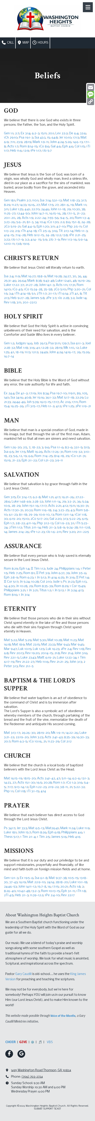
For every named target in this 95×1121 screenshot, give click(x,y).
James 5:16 (59, 837)
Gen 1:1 (8, 133)
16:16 (31, 205)
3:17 (83, 200)
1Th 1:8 (81, 891)
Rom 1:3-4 (82, 218)
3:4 (11, 293)
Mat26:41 (52, 828)
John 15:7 (24, 832)
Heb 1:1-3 (81, 231)
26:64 (22, 281)
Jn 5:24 (25, 582)
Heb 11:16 (42, 662)
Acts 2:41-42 (54, 737)
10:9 (7, 506)
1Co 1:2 (71, 782)
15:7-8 (42, 886)
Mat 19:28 (55, 276)
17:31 (72, 285)
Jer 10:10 (65, 137)
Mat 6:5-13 (36, 828)
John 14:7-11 (39, 213)
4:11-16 (31, 523)
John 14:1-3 (46, 285)
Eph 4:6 (67, 146)
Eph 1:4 (24, 568)
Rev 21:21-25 (59, 662)
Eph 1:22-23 (38, 787)
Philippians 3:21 (14, 590)
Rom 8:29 (11, 568)
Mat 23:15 (33, 644)
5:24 (85, 501)
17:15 (55, 886)
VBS (50, 1042)
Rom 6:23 (26, 577)
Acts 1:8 (74, 886)
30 (74, 276)
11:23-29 (53, 741)
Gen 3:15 (10, 497)
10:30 (76, 209)
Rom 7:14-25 (43, 456)
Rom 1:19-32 (73, 452)
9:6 (47, 447)
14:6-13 (78, 142)
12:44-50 (23, 213)
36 (79, 276)
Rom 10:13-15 (50, 891)
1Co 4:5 (17, 289)
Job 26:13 (40, 343)
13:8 (65, 235)
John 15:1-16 (30, 506)
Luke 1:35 (16, 209)
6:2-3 (35, 133)
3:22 (7, 239)
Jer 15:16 (38, 397)
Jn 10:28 (21, 586)
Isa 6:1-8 (41, 878)
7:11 (12, 142)
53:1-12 (57, 200)
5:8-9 (61, 527)
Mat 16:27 (28, 276)
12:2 (58, 235)
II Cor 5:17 (11, 582)
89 (79, 393)
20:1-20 (9, 218)
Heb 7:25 (15, 573)
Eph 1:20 (43, 226)
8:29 (7, 205)
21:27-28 (31, 285)
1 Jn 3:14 (24, 595)
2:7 (17, 133)
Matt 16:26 (34, 452)
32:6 (83, 133)
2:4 (55, 510)
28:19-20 (43, 733)
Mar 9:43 (63, 644)
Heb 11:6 (16, 150)
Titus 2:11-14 (32, 527)
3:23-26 (9, 222)
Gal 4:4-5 (28, 226)
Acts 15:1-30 (26, 782)
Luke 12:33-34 (66, 657)
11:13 (27, 352)
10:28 (35, 582)
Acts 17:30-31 (13, 510)
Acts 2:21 (54, 506)
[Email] (90, 87)
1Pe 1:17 (35, 150)
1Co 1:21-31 (78, 456)
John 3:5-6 (78, 573)
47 (58, 778)
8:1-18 (23, 514)
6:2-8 (36, 497)
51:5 (86, 447)
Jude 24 (52, 568)
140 (6, 397)
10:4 (43, 222)
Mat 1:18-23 (71, 200)
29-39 (32, 514)
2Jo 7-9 (54, 239)
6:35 (61, 577)
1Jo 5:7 (47, 150)
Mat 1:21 (47, 497)
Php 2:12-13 (45, 523)
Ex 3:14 (25, 133)
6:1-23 (13, 514)
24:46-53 (10, 886)
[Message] (90, 94)
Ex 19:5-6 (26, 878)
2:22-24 (40, 218)
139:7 (65, 343)
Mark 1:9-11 (41, 142)
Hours (42, 42)
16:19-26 (84, 281)
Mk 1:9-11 (57, 733)
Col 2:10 (45, 582)
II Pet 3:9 (42, 573)
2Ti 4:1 (73, 293)
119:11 (71, 393)
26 (79, 352)
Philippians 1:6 (69, 568)
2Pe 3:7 (51, 298)
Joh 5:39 (32, 402)
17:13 (76, 137)
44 (84, 276)
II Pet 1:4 (82, 577)
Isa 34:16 (17, 397)
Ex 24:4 (9, 393)
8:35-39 (69, 737)
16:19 (22, 882)
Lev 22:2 (61, 133)
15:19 (7, 460)
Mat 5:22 (10, 640)
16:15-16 (55, 213)
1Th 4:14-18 (28, 231)
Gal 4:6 (56, 146)
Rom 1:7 (59, 782)
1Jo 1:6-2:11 (53, 532)
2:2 (62, 222)
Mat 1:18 (22, 348)
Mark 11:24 (67, 828)
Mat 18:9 (18, 644)
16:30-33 (82, 737)
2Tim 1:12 (15, 527)
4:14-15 (9, 235)
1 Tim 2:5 (43, 837)
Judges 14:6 (24, 343)
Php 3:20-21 (76, 289)
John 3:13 (76, 662)
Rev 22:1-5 (11, 657)
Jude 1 (57, 582)
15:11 (44, 133)
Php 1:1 (8, 791)
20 (71, 218)
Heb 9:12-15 (35, 235)
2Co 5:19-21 (12, 226)
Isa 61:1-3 (77, 343)
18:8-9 (41, 276)
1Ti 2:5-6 (44, 231)
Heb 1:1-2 (47, 406)
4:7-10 (60, 226)
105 (84, 393)
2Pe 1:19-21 (83, 406)
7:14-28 (20, 235)
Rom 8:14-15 (28, 146)
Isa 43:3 (40, 137)
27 (38, 205)
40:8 (28, 397)
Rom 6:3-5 (19, 741)
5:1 (33, 293)
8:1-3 (30, 222)
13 (52, 514)
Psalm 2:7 (24, 200)
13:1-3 (85, 778)
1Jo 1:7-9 (17, 239)
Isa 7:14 (45, 200)
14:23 (7, 782)
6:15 (84, 519)
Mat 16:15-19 (13, 778)
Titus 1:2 (45, 590)
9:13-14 (19, 787)
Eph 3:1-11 (68, 891)
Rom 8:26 (39, 832)
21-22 (81, 213)
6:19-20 (15, 519)
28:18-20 (61, 882)
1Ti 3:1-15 (33, 791)
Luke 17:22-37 (14, 285)
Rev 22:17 (68, 895)
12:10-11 (9, 244)
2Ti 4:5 (8, 895)
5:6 (15, 456)
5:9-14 (82, 239)
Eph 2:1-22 (29, 460)
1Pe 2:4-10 (52, 895)
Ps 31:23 (68, 582)
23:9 (19, 142)
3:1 (72, 523)
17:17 (55, 402)
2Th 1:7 (42, 293)
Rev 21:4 (67, 653)
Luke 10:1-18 (78, 882)
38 (83, 209)
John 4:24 (57, 142)
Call (10, 42)
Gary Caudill (23, 974)
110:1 (35, 200)
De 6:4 (73, 133)
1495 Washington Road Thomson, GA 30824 (41, 1070)
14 (5, 532)
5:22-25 (74, 519)
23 (10, 456)
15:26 (85, 352)
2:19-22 (53, 787)
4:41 (27, 209)
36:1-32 (51, 397)
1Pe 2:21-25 (77, 235)
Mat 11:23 (69, 640)
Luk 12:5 (38, 649)
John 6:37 (58, 573)
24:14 (50, 882)
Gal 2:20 (55, 519)
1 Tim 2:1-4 (28, 837)
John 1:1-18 (58, 209)
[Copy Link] (90, 101)
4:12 (58, 406)
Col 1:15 (80, 146)
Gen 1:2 (9, 343)
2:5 (25, 447)
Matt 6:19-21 (46, 657)
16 (49, 886)
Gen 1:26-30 (12, 447)
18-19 (19, 352)
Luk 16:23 (52, 649)
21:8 (57, 653)
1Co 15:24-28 (33, 289)
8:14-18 (59, 456)
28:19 (27, 142)
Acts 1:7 (12, 146)
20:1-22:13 (30, 302)
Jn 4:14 (52, 577)
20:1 (51, 133)
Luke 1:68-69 (21, 501)
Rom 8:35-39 (43, 586)
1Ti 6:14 (63, 293)
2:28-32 (37, 501)
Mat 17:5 (47, 205)
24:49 (44, 352)
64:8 (54, 137)
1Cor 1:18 (80, 514)
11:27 (15, 205)
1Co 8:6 (44, 146)
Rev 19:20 (32, 653)
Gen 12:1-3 (11, 878)
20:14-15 (47, 653)
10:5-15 (73, 878)
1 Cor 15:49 (77, 586)
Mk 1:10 (69, 348)
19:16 (26, 244)
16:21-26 (68, 497)
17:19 (32, 393)
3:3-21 (71, 501)
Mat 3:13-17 (12, 733)
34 (36, 222)
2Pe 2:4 (66, 649)
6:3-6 (76, 778)
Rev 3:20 (69, 532)
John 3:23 (36, 737)
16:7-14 (9, 356)
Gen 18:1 (9, 200)
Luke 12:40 (63, 281)
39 (68, 573)
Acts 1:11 (61, 285)
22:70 (35, 209)
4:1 (38, 348)
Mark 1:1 (80, 205)
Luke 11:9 (83, 828)
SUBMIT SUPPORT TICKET (47, 1109)
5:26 (68, 142)
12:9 (26, 150)
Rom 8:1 (29, 573)
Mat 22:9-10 (36, 882)
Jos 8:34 (43, 393)
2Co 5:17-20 (39, 519)
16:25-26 (17, 406)
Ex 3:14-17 (24, 497)
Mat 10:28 (55, 640)
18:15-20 (30, 778)
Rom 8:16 (10, 595)
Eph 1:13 (81, 582)
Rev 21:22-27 (25, 662)
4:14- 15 (35, 239)
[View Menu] (88, 7)
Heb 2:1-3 (49, 527)
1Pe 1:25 (68, 406)
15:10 (25, 519)
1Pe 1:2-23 (37, 532)
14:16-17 (69, 352)
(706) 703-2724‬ (32, 1077)
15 (48, 137)
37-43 (13, 882)
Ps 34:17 (9, 828)
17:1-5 (71, 213)
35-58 (48, 289)
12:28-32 (47, 348)
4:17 (57, 497)
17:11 (75, 402)
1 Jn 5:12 (40, 577)
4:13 (80, 590)
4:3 (72, 510)
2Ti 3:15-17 (32, 406)
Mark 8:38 (34, 281)
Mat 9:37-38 (57, 878)
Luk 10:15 (24, 649)
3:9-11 (59, 460)
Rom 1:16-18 (42, 510)
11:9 (17, 276)
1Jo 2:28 (63, 298)
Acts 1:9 (27, 218)
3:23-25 (63, 510)
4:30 (11, 586)
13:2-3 (35, 891)
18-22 (36, 447)
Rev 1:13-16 (69, 239)
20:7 (7, 741)
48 (74, 281)
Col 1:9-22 (62, 523)
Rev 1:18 (9, 302)
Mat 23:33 (48, 644)
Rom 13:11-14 (64, 514)
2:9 (17, 231)
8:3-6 (68, 447)
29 (69, 209)
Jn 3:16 (70, 577)
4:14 (43, 791)
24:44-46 (18, 402)
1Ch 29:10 (10, 137)
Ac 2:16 (65, 402)
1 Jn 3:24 (71, 590)
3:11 (6, 209)
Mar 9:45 (77, 644)
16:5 (39, 782)
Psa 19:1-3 (26, 137)
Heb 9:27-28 (20, 298)
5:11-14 (66, 778)
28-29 (15, 506)
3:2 (27, 239)
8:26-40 (10, 891)
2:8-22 (20, 523)
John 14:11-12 (27, 886)
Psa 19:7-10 (58, 393)
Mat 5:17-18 (65, 397)
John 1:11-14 (53, 501)
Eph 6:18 (54, 832)
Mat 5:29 (24, 640)
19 (72, 205)
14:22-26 (72, 733)
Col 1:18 (20, 791)
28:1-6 (64, 205)
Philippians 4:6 (71, 832)
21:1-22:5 (83, 532)
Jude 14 (81, 298)
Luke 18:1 (10, 832)
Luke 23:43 (28, 657)
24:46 (45, 209)
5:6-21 (20, 222)
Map (25, 42)
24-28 (85, 222)
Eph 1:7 (9, 523)
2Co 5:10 (60, 289)
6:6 (30, 456)
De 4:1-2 (22, 393)
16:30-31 (82, 506)
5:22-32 (79, 787)
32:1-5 (78, 447)
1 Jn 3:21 (32, 590)
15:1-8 (76, 222)
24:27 (67, 276)
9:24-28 (72, 527)
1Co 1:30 (53, 222)
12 (77, 348)
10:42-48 (23, 891)
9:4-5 (64, 218)
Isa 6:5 (9, 452)
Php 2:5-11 (74, 226)
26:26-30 (28, 733)
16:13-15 (45, 402)
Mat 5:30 (39, 640)
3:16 (54, 231)
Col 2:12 (66, 741)
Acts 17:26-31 (53, 452)
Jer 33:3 (22, 828)
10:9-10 (44, 514)
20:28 (48, 782)
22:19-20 (22, 737)
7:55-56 (53, 218)
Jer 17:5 (20, 452)
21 (44, 741)
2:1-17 (52, 293)
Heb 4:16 (74, 837)
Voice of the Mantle (62, 1015)
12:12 (35, 352)
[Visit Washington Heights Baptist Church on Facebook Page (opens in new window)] (9, 1054)
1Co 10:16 (35, 741)
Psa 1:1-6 (57, 447)
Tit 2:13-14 (66, 231)
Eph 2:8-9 (11, 577)
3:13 (65, 519)
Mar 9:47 (10, 649)
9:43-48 (48, 281)
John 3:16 (80, 653)
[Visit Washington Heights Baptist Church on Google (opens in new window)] (21, 1054)
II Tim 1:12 (38, 568)
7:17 (10, 787)
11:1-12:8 (84, 527)
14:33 (23, 205)
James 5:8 (37, 298)
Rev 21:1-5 (26, 666)
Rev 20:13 (17, 653)
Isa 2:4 (8, 276)
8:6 (68, 222)
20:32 (28, 510)
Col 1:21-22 (45, 460)
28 (64, 213)
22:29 (79, 397)
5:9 (45, 239)
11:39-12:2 (36, 895)
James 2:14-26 (18, 532)
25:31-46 (10, 281)
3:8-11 (64, 787)
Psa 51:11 (54, 343)
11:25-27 (9, 213)
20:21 (64, 886)
